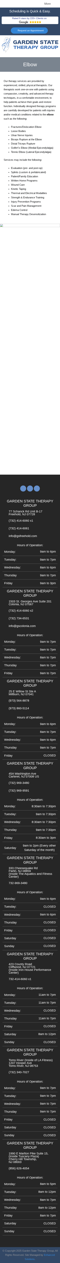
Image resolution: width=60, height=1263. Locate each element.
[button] (15, 4)
